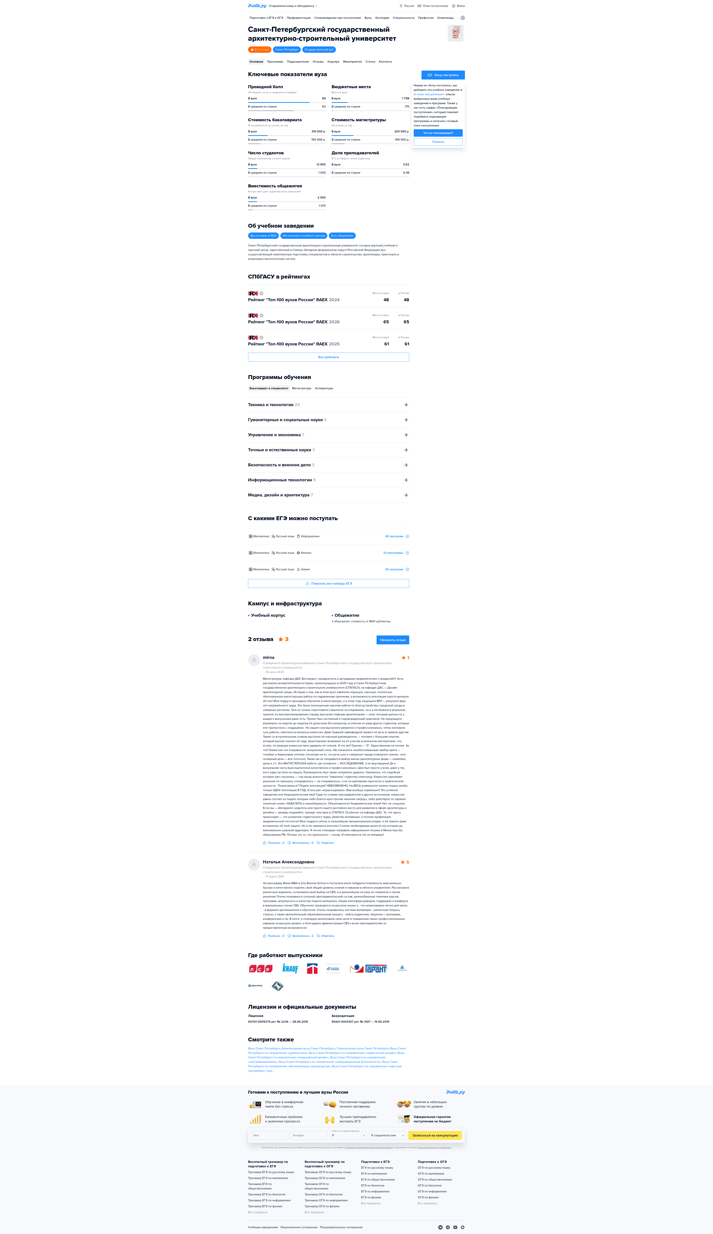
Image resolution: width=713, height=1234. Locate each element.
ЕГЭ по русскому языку (377, 1168)
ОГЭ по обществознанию (435, 1179)
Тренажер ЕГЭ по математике (268, 1178)
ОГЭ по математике (431, 1174)
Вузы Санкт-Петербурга (264, 1048)
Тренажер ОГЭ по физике (322, 1206)
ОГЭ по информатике (432, 1191)
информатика (310, 536)
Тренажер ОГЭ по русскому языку (328, 1172)
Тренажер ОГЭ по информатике (326, 1200)
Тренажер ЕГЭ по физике (265, 1206)
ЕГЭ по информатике (375, 1191)
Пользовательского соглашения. (434, 1147)
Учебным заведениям (263, 1227)
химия (305, 569)
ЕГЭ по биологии (372, 1185)
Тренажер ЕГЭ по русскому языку (271, 1172)
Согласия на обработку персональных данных (369, 1147)
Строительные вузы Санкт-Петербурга (363, 1048)
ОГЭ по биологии (430, 1185)
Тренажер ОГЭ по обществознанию (317, 1186)
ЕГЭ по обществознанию (378, 1179)
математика (261, 536)
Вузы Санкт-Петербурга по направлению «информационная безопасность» (330, 1062)
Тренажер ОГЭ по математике (325, 1178)
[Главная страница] (257, 6)
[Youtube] (455, 1227)
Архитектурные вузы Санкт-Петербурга (308, 1048)
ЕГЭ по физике (371, 1197)
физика (306, 553)
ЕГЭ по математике (374, 1174)
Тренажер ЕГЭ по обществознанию (260, 1186)
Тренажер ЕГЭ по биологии (266, 1194)
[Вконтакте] (440, 1227)
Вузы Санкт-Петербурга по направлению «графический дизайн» (352, 1053)
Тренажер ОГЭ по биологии (324, 1194)
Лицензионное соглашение (299, 1227)
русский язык (285, 536)
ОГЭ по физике (428, 1197)
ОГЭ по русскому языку (434, 1168)
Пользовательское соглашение (341, 1227)
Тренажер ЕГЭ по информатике (269, 1200)
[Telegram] (448, 1227)
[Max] (462, 1227)
